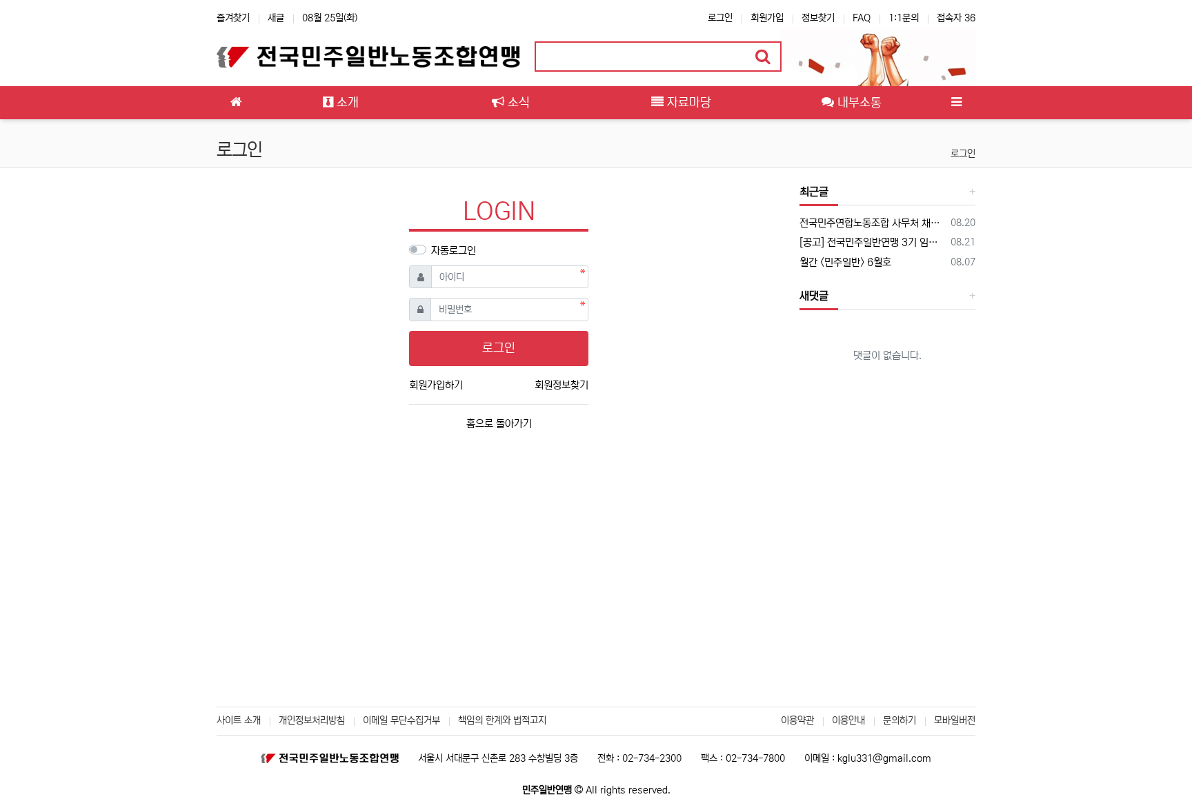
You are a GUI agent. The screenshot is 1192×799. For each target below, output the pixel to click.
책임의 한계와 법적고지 (502, 720)
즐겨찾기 (233, 17)
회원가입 (767, 17)
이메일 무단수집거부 (401, 720)
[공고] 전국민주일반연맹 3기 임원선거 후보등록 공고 (872, 242)
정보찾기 (818, 17)
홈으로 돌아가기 (499, 423)
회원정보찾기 (561, 385)
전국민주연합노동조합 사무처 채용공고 (872, 223)
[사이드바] (956, 102)
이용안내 (848, 720)
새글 (276, 17)
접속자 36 (956, 17)
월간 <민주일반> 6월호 (845, 262)
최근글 (813, 191)
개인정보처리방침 (312, 720)
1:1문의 (903, 17)
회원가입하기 (436, 385)
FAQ (862, 17)
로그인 (720, 17)
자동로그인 (453, 250)
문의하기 (899, 720)
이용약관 (797, 720)
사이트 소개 (239, 720)
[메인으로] (236, 102)
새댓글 (813, 296)
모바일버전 (954, 720)
